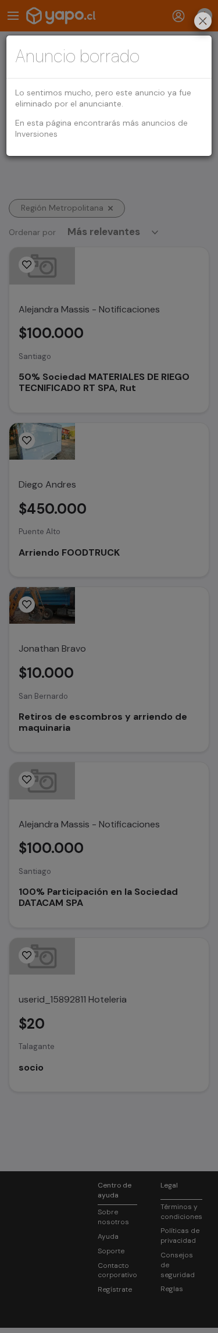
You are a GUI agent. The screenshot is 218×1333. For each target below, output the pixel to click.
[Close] (203, 22)
